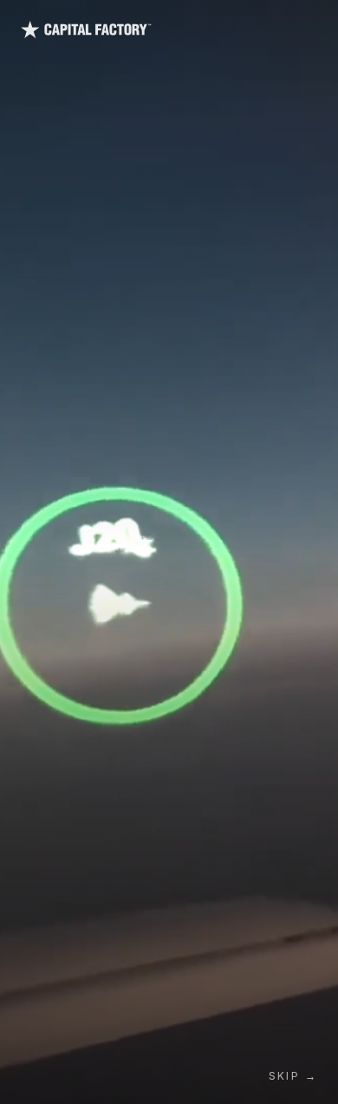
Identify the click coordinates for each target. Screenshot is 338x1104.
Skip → (293, 1075)
